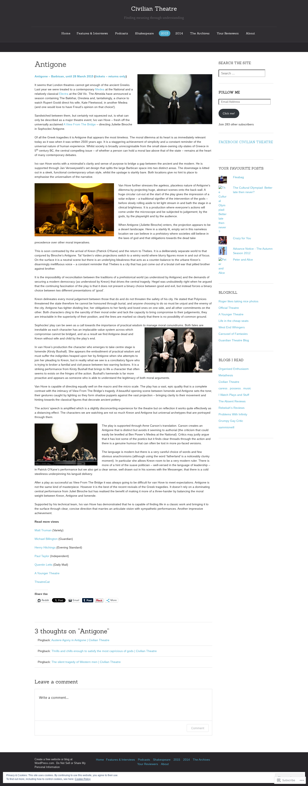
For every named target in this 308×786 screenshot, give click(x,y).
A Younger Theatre (47, 573)
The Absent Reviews (232, 401)
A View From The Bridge (79, 124)
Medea (99, 89)
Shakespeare (144, 33)
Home (65, 33)
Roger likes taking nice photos (238, 301)
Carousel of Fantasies (233, 333)
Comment (197, 728)
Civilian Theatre (229, 381)
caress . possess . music (235, 388)
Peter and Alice (243, 259)
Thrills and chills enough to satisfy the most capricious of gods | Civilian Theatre (104, 651)
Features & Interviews (92, 33)
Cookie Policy (83, 779)
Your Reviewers (228, 33)
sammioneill (226, 427)
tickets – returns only (110, 76)
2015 (164, 33)
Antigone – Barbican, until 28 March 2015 (64, 76)
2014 (179, 33)
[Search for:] (242, 73)
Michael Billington (46, 538)
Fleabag (238, 177)
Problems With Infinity (233, 414)
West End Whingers (232, 327)
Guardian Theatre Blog (234, 340)
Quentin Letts (43, 564)
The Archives (200, 33)
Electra (63, 93)
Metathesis (226, 375)
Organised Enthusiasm (234, 368)
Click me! (229, 113)
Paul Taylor (42, 556)
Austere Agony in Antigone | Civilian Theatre (80, 640)
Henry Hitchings (45, 547)
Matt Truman (43, 530)
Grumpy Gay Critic (231, 420)
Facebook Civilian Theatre (246, 142)
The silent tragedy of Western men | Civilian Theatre (86, 662)
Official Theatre (229, 307)
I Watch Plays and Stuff (234, 394)
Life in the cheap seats (233, 320)
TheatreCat (42, 581)
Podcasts (121, 33)
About (250, 33)
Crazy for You (242, 238)
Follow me (229, 92)
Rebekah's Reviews (232, 407)
